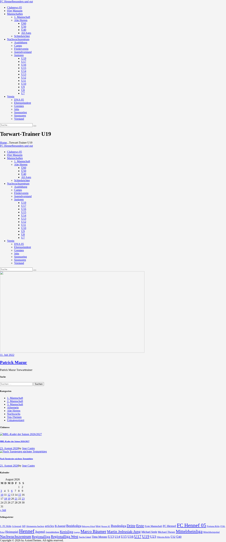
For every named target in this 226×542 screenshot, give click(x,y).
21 (16, 498)
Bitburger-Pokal (88, 526)
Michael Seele (149, 531)
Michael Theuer (166, 532)
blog (98, 526)
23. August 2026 (9, 448)
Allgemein (13, 407)
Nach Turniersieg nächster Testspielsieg (16, 459)
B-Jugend (60, 526)
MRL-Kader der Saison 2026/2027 (14, 441)
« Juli (3, 510)
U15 (124, 536)
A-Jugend (16, 526)
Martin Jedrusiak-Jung (124, 531)
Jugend (40, 532)
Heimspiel (11, 532)
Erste (140, 525)
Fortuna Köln (213, 526)
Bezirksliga (73, 526)
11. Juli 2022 (7, 354)
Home (3, 142)
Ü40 (179, 536)
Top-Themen (14, 417)
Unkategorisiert (15, 420)
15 (19, 494)
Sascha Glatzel (85, 537)
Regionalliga (41, 536)
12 (9, 494)
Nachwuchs (13, 413)
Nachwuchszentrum (15, 536)
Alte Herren (13, 410)
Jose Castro (28, 448)
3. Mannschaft (15, 404)
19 (9, 498)
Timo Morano (99, 536)
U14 (117, 536)
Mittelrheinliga (189, 531)
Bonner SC (105, 526)
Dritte (131, 526)
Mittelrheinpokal (211, 532)
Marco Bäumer (93, 531)
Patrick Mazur (13, 362)
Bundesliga (118, 526)
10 (2, 494)
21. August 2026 (9, 465)
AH (23, 526)
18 (5, 498)
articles (49, 526)
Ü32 (173, 536)
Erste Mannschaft (153, 526)
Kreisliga (66, 532)
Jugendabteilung (52, 532)
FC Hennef (169, 526)
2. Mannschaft (15, 401)
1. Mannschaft (15, 397)
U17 (137, 536)
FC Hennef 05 (191, 525)
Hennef (26, 531)
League (77, 532)
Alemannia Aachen (35, 526)
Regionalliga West (64, 536)
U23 (153, 536)
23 (23, 498)
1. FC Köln (5, 526)
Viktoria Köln (163, 537)
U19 (145, 536)
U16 (130, 536)
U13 (111, 536)
